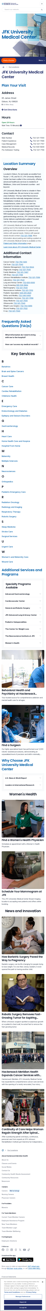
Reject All (23, 1302)
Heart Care (7, 436)
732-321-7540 (17, 264)
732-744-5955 (26, 306)
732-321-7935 (22, 301)
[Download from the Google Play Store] (25, 1259)
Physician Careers (8, 1198)
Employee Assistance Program (13, 1221)
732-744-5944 (28, 267)
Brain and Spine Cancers (13, 371)
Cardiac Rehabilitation (11, 391)
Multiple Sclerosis (10, 461)
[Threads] (16, 1249)
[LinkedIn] (11, 1249)
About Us (5, 1160)
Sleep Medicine (9, 527)
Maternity (6, 456)
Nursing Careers (8, 1194)
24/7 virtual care (33, 1266)
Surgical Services (9, 536)
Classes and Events (9, 1163)
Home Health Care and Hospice (16, 441)
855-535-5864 (22, 285)
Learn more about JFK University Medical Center (22, 247)
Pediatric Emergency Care (14, 492)
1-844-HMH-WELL (34, 1268)
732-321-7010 (27, 290)
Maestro (5, 1207)
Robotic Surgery (9, 516)
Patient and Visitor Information (15, 243)
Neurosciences (8, 471)
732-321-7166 (17, 275)
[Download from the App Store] (9, 1259)
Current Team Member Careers (13, 1217)
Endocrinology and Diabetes (14, 411)
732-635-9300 (29, 282)
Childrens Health (9, 396)
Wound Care (7, 562)
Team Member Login (9, 1228)
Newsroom (6, 1181)
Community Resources (10, 1178)
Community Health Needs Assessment (16, 1174)
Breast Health (8, 376)
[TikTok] (28, 1249)
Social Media (6, 1167)
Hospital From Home (11, 446)
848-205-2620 (25, 293)
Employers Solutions (9, 1241)
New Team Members (9, 1224)
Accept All (23, 1307)
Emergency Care (9, 406)
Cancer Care (7, 386)
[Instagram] (7, 1249)
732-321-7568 (26, 236)
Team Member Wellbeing (11, 1231)
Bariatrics (6, 366)
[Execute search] (42, 9)
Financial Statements (9, 1277)
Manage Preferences (23, 1296)
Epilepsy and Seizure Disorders (16, 416)
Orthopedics (7, 482)
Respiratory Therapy (11, 512)
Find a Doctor (8, 60)
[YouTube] (24, 1249)
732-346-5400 (25, 295)
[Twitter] (20, 1249)
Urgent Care (7, 547)
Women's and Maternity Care (15, 557)
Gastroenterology (10, 426)
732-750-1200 (21, 262)
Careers (5, 1191)
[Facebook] (3, 1249)
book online (18, 1268)
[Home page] (3, 67)
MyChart (10, 1268)
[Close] (42, 1282)
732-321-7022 (21, 308)
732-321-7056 (34, 277)
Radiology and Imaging (12, 507)
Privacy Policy (31, 1292)
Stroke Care (7, 531)
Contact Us (6, 1170)
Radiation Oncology (10, 502)
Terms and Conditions (12, 1292)
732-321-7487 (22, 272)
